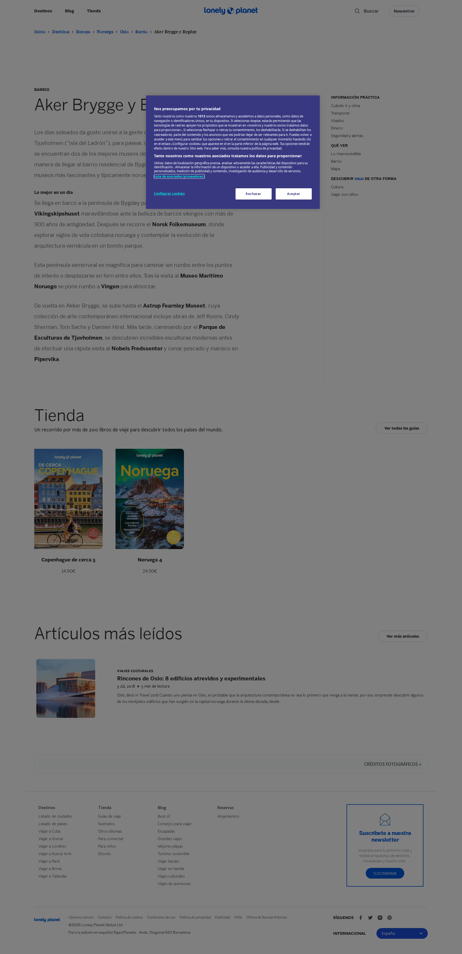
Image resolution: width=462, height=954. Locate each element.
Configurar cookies (169, 193)
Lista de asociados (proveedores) (179, 176)
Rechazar (253, 194)
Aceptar (293, 194)
